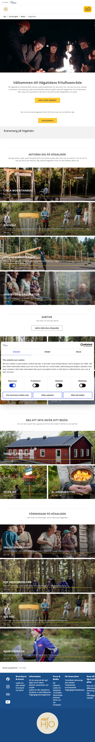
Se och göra (13, 16)
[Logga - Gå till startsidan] (11, 9)
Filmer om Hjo (57, 701)
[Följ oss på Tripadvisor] (8, 694)
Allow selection (47, 395)
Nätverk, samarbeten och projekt (38, 686)
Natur (23, 16)
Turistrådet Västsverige (74, 680)
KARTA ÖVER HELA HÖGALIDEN (47, 328)
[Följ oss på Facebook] (8, 679)
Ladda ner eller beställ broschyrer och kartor (20, 686)
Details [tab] (47, 352)
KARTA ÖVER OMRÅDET (47, 100)
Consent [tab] (16, 352)
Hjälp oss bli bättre (36, 682)
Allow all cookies (78, 395)
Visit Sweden (70, 682)
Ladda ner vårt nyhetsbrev (39, 690)
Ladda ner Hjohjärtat (57, 689)
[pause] (47, 46)
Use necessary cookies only (17, 395)
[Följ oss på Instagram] (8, 686)
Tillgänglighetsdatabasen (74, 690)
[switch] (36, 385)
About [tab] (78, 352)
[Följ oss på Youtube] (8, 702)
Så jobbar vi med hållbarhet (40, 692)
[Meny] (88, 9)
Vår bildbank (56, 684)
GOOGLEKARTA (47, 121)
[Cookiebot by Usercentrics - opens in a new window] (82, 345)
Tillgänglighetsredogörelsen (40, 695)
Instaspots (57, 705)
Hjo (4, 16)
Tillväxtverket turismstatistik (70, 686)
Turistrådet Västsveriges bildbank (58, 695)
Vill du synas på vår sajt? (38, 680)
